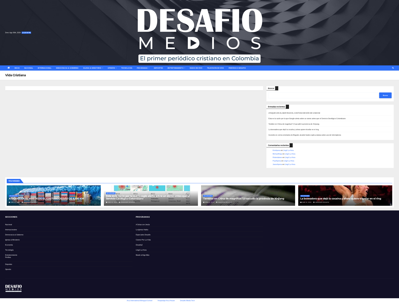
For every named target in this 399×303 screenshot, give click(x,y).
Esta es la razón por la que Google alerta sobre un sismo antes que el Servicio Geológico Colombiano (307, 118)
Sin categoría (13, 195)
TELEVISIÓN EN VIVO (215, 68)
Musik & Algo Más (142, 255)
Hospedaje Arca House (166, 300)
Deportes (158, 68)
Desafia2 (139, 245)
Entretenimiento (176, 68)
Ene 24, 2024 (15, 202)
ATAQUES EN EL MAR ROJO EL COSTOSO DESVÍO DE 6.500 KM (294, 113)
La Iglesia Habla (142, 230)
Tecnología (126, 68)
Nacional (28, 68)
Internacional (45, 68)
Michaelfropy (277, 154)
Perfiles (8, 257)
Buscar (271, 88)
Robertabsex (277, 157)
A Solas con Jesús (143, 224)
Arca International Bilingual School (139, 300)
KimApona (276, 150)
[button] (393, 68)
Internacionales (11, 230)
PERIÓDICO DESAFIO (237, 68)
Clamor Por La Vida (143, 240)
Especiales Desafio (143, 235)
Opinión (111, 68)
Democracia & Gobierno (67, 68)
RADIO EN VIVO (196, 68)
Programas (142, 68)
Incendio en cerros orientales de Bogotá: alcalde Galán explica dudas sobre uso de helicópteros (304, 135)
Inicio (17, 68)
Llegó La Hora (288, 150)
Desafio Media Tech (187, 300)
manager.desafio (31, 202)
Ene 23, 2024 (112, 202)
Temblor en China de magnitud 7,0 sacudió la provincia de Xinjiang (293, 124)
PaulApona (277, 161)
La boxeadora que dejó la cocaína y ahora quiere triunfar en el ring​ (293, 129)
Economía (9, 245)
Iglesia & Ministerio (92, 68)
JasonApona (277, 164)
